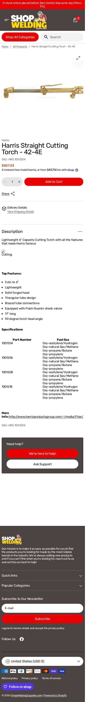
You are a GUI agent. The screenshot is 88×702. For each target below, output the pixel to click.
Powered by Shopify (55, 695)
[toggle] (80, 231)
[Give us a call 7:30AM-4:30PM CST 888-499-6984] (43, 4)
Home (5, 46)
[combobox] (66, 36)
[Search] (44, 36)
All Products (20, 46)
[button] (6, 20)
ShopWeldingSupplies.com (26, 695)
